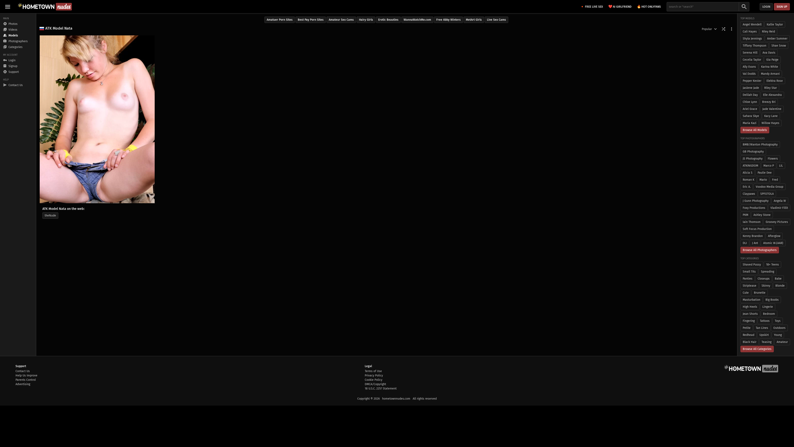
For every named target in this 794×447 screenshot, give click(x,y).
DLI (745, 243)
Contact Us (23, 371)
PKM (745, 215)
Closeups (764, 278)
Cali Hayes (750, 31)
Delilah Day (750, 95)
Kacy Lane (771, 116)
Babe (778, 278)
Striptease (749, 285)
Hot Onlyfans (649, 6)
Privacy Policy (374, 375)
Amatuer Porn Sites (280, 20)
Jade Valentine (771, 109)
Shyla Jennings (752, 38)
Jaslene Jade (751, 88)
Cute (746, 292)
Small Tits (749, 271)
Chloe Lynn (750, 102)
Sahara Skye (751, 116)
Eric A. (747, 187)
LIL (781, 165)
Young (778, 335)
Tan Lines (762, 328)
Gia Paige (772, 59)
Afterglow (774, 236)
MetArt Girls (474, 20)
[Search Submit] (744, 6)
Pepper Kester (752, 81)
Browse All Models (755, 130)
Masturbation (751, 300)
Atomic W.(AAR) (773, 243)
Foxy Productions (754, 208)
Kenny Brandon (753, 236)
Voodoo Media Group (769, 187)
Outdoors (779, 328)
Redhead (748, 335)
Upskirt (764, 335)
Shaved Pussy (752, 264)
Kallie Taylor (775, 24)
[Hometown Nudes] (44, 6)
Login (766, 6)
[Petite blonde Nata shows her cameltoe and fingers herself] (97, 119)
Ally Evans (749, 66)
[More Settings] (731, 28)
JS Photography (753, 158)
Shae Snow (778, 45)
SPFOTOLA (767, 194)
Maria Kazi (749, 123)
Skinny (766, 285)
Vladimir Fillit (779, 208)
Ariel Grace (750, 109)
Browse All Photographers (760, 250)
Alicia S (747, 172)
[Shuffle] (723, 28)
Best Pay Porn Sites (311, 20)
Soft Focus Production (757, 229)
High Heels (750, 307)
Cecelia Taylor (752, 59)
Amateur (782, 342)
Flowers (773, 158)
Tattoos (765, 321)
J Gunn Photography (756, 201)
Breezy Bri (769, 102)
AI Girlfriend (619, 6)
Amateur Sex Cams (341, 20)
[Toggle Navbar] (7, 6)
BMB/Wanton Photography (760, 144)
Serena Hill (750, 52)
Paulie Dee (765, 172)
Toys (778, 321)
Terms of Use (373, 371)
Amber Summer (777, 38)
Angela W (780, 201)
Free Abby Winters (448, 20)
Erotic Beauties (388, 20)
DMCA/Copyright (375, 384)
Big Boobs (772, 300)
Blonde (780, 285)
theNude (50, 215)
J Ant (755, 243)
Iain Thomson (752, 222)
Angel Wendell (752, 24)
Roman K (748, 179)
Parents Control (26, 380)
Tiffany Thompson (754, 45)
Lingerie (767, 307)
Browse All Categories (757, 349)
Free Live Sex (594, 6)
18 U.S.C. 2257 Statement (381, 388)
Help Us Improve (26, 375)
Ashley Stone (762, 215)
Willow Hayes (770, 123)
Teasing (766, 342)
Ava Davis (769, 52)
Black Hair (749, 342)
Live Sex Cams (496, 20)
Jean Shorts (750, 314)
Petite (747, 328)
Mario (763, 179)
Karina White (769, 66)
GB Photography (753, 151)
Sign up (782, 6)
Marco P (768, 165)
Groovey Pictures (777, 222)
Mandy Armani (770, 74)
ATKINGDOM (750, 165)
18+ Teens (772, 264)
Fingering (749, 321)
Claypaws (749, 194)
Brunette (759, 292)
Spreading (767, 271)
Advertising (23, 384)
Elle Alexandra (772, 95)
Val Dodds (749, 74)
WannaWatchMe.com (417, 20)
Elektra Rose (774, 81)
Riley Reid (768, 31)
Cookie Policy (373, 380)
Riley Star (770, 88)
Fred (775, 179)
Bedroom (769, 314)
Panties (747, 278)
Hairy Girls (366, 20)
